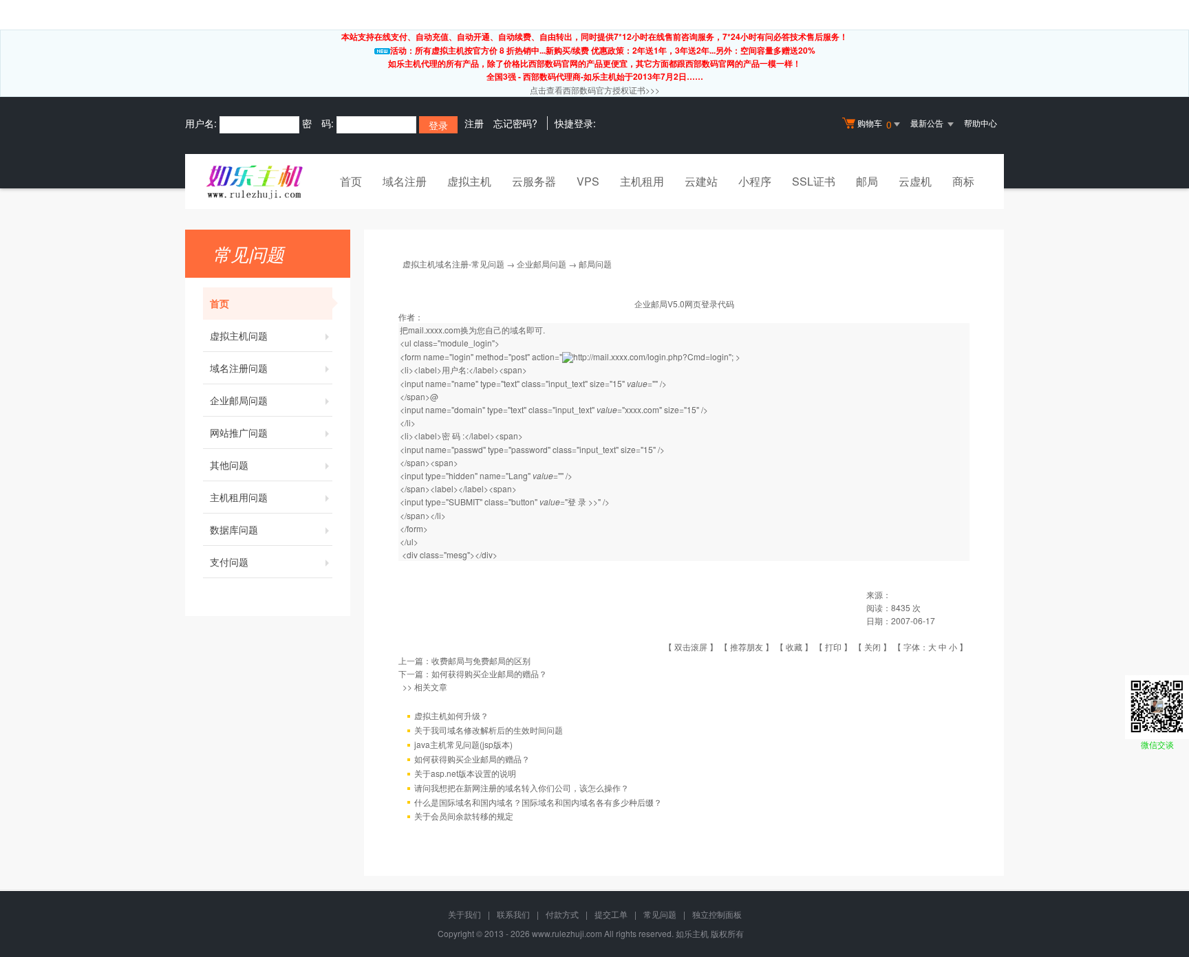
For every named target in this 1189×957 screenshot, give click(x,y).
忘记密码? (515, 123)
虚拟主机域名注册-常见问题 (453, 264)
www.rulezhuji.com (567, 933)
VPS (588, 181)
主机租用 (642, 181)
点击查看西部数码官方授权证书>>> (595, 90)
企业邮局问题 (239, 400)
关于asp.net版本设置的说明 (465, 773)
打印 (833, 646)
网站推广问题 (239, 432)
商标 (963, 181)
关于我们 (464, 914)
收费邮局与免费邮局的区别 (481, 660)
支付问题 (229, 562)
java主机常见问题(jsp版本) (463, 744)
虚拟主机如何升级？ (451, 715)
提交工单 (611, 914)
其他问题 (229, 465)
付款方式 (562, 914)
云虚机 (915, 181)
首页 (351, 181)
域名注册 (405, 181)
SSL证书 (813, 181)
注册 (474, 123)
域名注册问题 (239, 368)
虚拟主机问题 (239, 335)
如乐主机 (692, 933)
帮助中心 (980, 123)
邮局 (867, 181)
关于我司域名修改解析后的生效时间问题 (488, 730)
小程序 (754, 181)
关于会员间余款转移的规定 (463, 816)
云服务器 (534, 181)
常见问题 (659, 914)
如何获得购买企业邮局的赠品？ (489, 673)
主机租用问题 (239, 497)
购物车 (874, 124)
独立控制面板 (717, 914)
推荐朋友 (746, 646)
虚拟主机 (469, 181)
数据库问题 (234, 529)
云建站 (701, 181)
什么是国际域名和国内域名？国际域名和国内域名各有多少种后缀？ (538, 802)
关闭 (872, 646)
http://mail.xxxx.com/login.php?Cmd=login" (652, 356)
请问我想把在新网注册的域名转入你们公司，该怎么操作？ (521, 787)
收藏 (794, 646)
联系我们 (513, 914)
